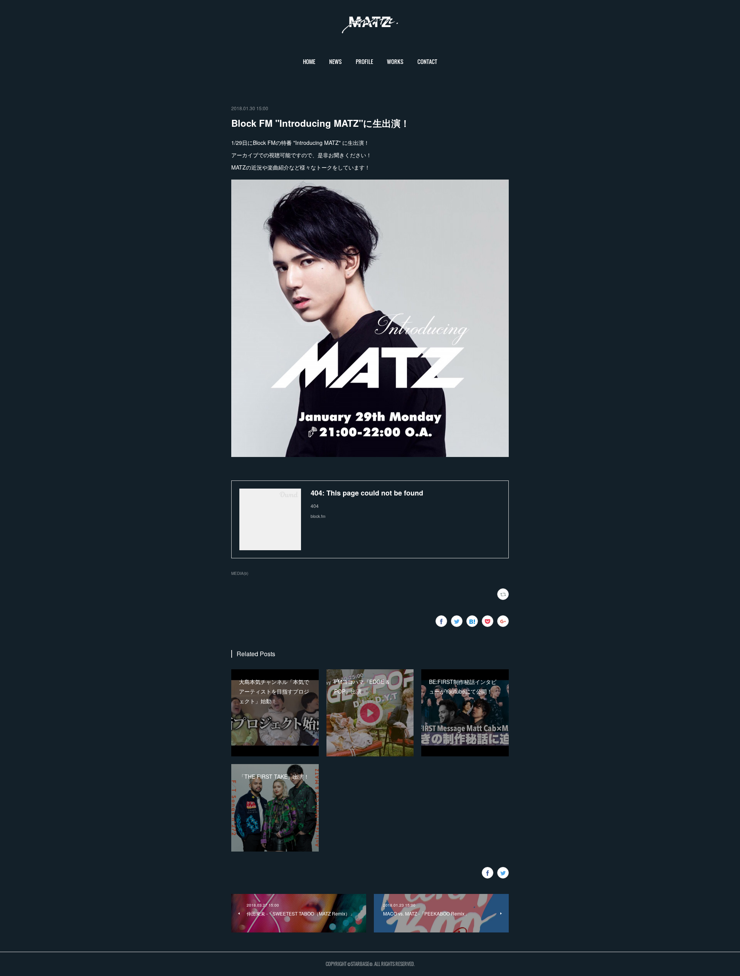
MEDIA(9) (239, 573)
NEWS (335, 61)
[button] (309, 61)
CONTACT (427, 61)
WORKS (395, 61)
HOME (309, 61)
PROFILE (364, 61)
